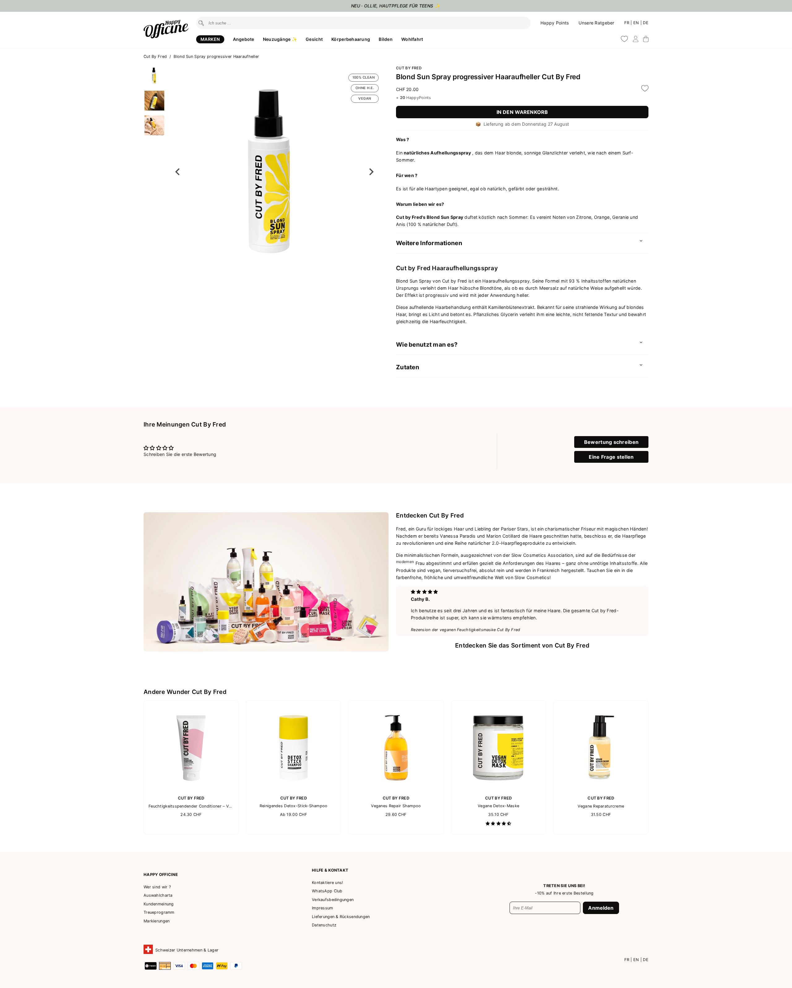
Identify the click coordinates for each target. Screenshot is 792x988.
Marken (210, 39)
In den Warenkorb (522, 112)
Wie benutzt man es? (427, 344)
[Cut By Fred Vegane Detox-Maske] (498, 788)
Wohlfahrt (412, 39)
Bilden (386, 39)
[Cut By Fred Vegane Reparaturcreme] (601, 789)
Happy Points (554, 22)
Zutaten (407, 367)
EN (636, 22)
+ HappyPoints (413, 97)
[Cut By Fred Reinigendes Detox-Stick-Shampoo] (293, 788)
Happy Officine (161, 874)
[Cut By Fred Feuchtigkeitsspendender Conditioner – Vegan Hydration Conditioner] (191, 789)
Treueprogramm (159, 912)
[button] (154, 76)
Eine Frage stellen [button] (611, 457)
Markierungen (157, 921)
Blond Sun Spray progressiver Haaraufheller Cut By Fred (488, 76)
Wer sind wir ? (157, 887)
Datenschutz (324, 925)
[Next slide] (371, 172)
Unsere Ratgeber (596, 22)
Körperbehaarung (350, 39)
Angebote (243, 39)
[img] (424, 591)
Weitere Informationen (429, 243)
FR (627, 22)
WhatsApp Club (327, 891)
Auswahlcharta (158, 895)
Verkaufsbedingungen (333, 899)
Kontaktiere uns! (327, 882)
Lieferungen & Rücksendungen (341, 916)
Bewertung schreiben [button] (611, 442)
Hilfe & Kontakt (330, 870)
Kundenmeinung (159, 904)
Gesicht (314, 39)
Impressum (322, 908)
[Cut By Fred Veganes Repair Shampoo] (395, 788)
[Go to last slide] (178, 172)
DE (645, 22)
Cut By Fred (156, 56)
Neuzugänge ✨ (280, 39)
